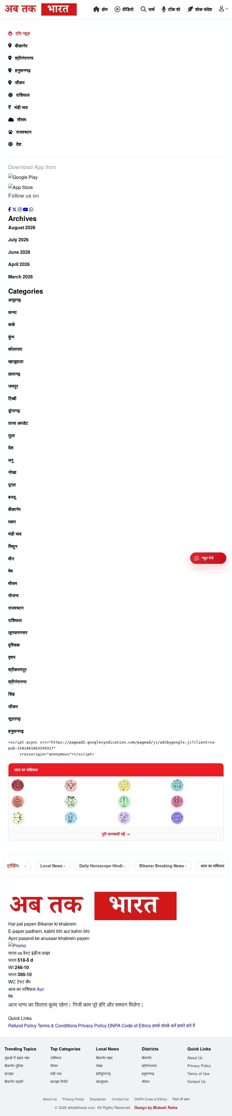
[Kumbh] (142, 817)
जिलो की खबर (181, 1099)
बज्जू (12, 497)
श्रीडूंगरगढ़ (103, 1073)
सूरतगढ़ (14, 718)
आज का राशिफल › (206, 865)
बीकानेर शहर (104, 1057)
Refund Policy (22, 1025)
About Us (195, 1057)
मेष (10, 570)
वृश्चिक (14, 645)
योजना (13, 595)
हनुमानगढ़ (23, 70)
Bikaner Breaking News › (155, 865)
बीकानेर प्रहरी (14, 1081)
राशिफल (23, 95)
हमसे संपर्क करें (164, 1025)
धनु (10, 460)
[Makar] (89, 817)
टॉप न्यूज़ (23, 33)
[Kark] (196, 785)
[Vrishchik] (196, 801)
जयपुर (13, 386)
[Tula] (142, 801)
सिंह (11, 694)
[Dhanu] (36, 817)
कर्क (11, 324)
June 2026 (19, 252)
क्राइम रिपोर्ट (59, 1081)
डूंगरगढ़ (14, 410)
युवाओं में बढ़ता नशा (17, 1057)
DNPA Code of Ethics (129, 1025)
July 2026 (18, 239)
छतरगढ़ (14, 373)
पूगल (12, 484)
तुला (11, 435)
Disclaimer (98, 1099)
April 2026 (19, 264)
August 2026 (21, 227)
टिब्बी (12, 398)
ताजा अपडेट (18, 423)
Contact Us (196, 1081)
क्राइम (9, 1073)
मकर (12, 521)
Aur (40, 989)
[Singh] (36, 801)
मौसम (21, 119)
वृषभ (11, 657)
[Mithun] (142, 785)
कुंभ (11, 336)
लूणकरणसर (17, 632)
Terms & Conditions (57, 1025)
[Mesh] (36, 785)
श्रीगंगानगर (24, 58)
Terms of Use (198, 1073)
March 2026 (20, 276)
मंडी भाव (21, 107)
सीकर (20, 82)
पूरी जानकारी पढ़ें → (116, 834)
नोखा (12, 472)
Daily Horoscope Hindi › (94, 865)
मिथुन (12, 546)
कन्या (12, 312)
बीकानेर (21, 45)
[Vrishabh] (89, 785)
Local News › (45, 865)
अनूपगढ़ (14, 299)
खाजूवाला (15, 361)
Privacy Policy (92, 1025)
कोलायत (15, 349)
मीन (11, 558)
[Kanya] (89, 801)
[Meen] (196, 817)
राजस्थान (23, 132)
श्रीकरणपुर (17, 669)
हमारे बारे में (186, 1025)
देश (18, 144)
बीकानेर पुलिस (14, 1065)
